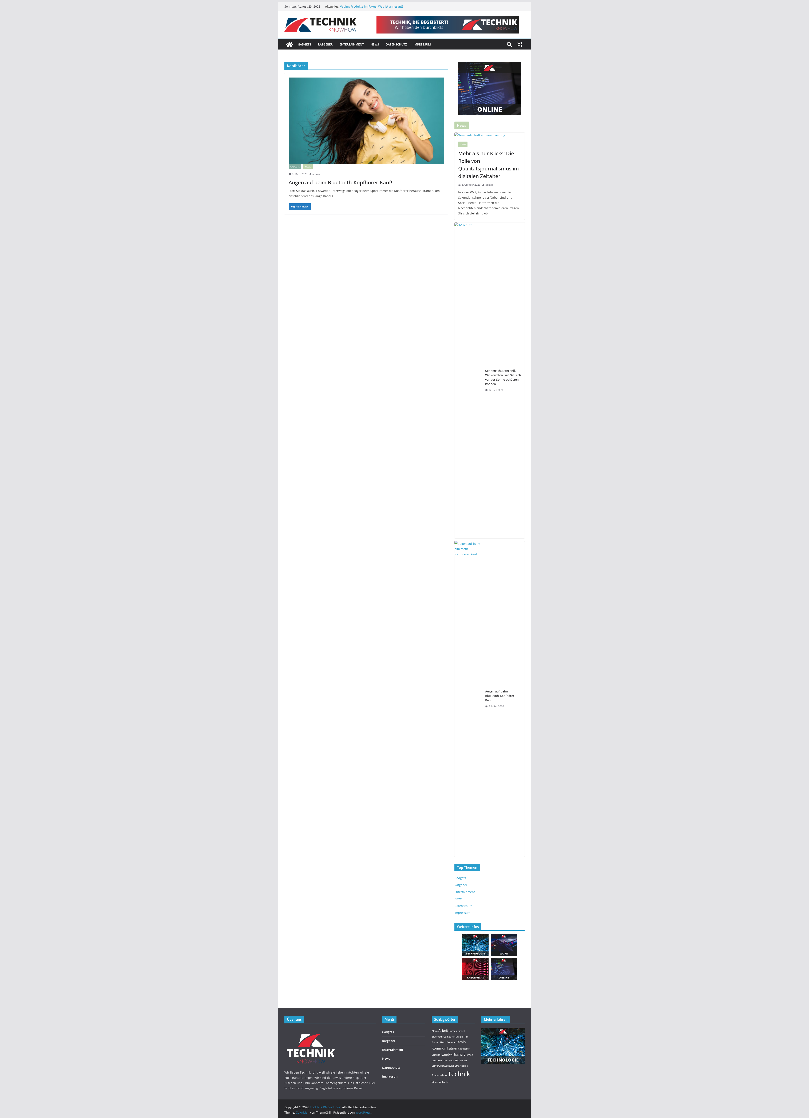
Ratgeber (325, 44)
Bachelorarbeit (457, 1031)
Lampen (436, 1054)
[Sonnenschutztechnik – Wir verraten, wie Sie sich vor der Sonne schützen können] (468, 380)
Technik (459, 1074)
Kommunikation (444, 1048)
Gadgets (304, 44)
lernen (469, 1054)
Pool (451, 1060)
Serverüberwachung (443, 1065)
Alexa (435, 1031)
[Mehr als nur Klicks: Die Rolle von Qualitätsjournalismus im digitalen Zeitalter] (489, 135)
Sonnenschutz (439, 1075)
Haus (443, 1042)
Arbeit (443, 1030)
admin (316, 174)
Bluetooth (437, 1036)
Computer (449, 1036)
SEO (457, 1060)
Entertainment (351, 44)
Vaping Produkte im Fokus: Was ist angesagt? (371, 6)
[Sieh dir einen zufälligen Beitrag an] (519, 44)
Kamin (461, 1042)
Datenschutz (396, 44)
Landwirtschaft (453, 1054)
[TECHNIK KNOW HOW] (289, 44)
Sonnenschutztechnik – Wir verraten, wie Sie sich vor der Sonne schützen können (503, 377)
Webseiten (444, 1082)
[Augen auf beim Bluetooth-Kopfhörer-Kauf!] (366, 121)
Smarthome (461, 1065)
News (375, 44)
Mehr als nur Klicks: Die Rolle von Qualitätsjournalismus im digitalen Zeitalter (488, 164)
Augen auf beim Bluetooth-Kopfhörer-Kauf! (340, 182)
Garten (435, 1042)
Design (459, 1036)
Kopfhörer (464, 1048)
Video (435, 1082)
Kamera (450, 1042)
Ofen (445, 1060)
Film (466, 1036)
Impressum (422, 44)
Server (463, 1060)
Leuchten (437, 1060)
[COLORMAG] (310, 1030)
